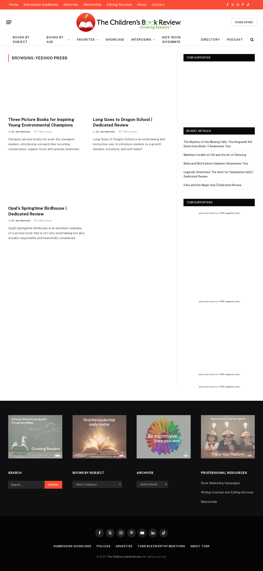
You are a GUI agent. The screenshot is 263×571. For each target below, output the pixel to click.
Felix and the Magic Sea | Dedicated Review (212, 185)
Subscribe (244, 22)
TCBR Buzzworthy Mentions (161, 546)
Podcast (235, 39)
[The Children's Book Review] (131, 22)
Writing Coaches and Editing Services (227, 492)
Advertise (70, 5)
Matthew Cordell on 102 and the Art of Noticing (214, 155)
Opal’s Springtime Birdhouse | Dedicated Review (37, 211)
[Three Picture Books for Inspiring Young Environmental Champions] (46, 92)
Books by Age (55, 40)
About (141, 5)
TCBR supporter (226, 213)
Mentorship (92, 5)
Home (13, 5)
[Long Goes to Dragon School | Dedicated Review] (131, 92)
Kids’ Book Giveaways (171, 40)
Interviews (141, 39)
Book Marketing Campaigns (220, 483)
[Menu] (9, 22)
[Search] (255, 4)
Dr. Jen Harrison (21, 131)
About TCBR (200, 546)
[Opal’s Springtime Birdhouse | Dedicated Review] (46, 181)
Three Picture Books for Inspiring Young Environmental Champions (41, 122)
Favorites (86, 39)
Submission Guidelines (40, 5)
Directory (210, 39)
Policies (103, 546)
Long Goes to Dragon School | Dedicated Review (122, 122)
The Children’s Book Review (124, 556)
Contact (158, 5)
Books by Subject (21, 40)
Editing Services (119, 5)
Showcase (115, 39)
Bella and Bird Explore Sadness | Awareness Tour (215, 163)
